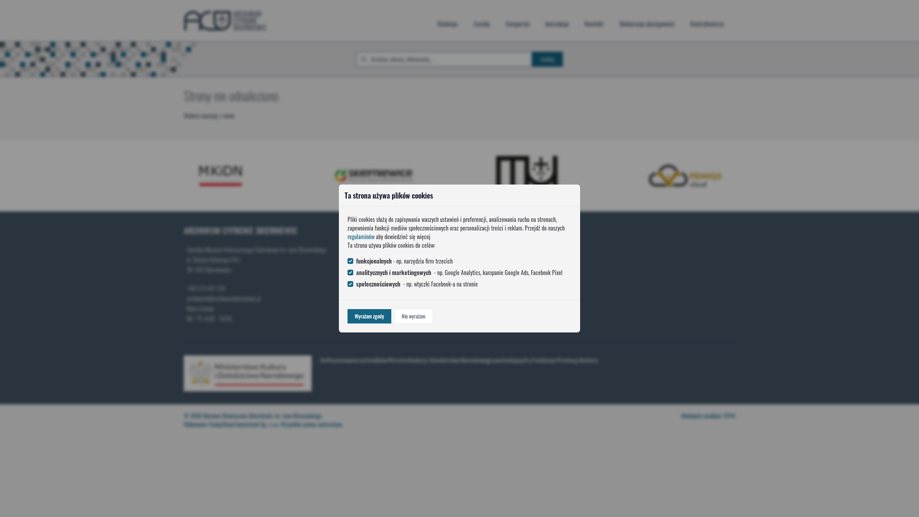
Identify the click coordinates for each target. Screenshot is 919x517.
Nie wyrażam (413, 316)
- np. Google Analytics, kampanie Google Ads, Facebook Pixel (459, 272)
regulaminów (360, 236)
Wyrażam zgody (369, 316)
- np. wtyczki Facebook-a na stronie (417, 284)
